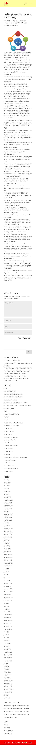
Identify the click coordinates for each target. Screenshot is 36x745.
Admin (8, 21)
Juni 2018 (6, 540)
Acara (5, 388)
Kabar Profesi (8, 434)
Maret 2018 (7, 549)
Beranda (6, 420)
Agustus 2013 (8, 692)
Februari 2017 (8, 583)
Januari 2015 (7, 649)
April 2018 (7, 546)
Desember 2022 (8, 500)
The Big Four (13, 717)
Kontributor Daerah (9, 440)
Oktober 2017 (8, 560)
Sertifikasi (6, 463)
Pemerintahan (8, 448)
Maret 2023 (7, 491)
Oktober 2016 (8, 595)
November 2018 (8, 531)
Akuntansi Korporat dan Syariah (13, 394)
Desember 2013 (8, 681)
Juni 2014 (6, 666)
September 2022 (8, 506)
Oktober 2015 (8, 623)
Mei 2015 (6, 638)
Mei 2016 (6, 609)
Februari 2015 (8, 646)
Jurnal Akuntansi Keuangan (11, 425)
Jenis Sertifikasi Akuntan (22, 711)
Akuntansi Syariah (9, 408)
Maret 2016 (7, 612)
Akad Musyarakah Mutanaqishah (19, 708)
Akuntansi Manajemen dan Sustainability (16, 403)
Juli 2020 (6, 523)
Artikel (5, 411)
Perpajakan (7, 454)
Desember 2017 (8, 554)
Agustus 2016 (8, 600)
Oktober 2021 (8, 517)
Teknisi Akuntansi (9, 466)
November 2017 (8, 557)
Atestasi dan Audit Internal (11, 414)
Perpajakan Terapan (10, 460)
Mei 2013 (6, 698)
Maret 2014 (7, 672)
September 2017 (8, 563)
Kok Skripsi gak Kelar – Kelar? (12, 360)
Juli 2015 (6, 632)
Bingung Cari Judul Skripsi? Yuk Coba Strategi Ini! (18, 368)
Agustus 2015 (8, 629)
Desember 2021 (8, 514)
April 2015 (7, 640)
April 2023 (7, 488)
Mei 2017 (6, 574)
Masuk (6, 725)
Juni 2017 (6, 572)
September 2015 (8, 626)
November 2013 (8, 683)
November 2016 (8, 592)
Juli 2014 (6, 663)
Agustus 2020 (8, 520)
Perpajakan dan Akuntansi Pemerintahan (16, 457)
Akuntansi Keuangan (10, 391)
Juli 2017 (6, 569)
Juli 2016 (6, 603)
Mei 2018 (6, 543)
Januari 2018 (7, 552)
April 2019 (7, 526)
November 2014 (8, 655)
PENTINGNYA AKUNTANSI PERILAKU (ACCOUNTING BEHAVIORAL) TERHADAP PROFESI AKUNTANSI (16, 378)
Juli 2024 (6, 480)
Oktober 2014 (8, 658)
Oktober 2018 (8, 534)
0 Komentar (14, 25)
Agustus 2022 (8, 508)
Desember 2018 (8, 529)
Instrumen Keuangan (23, 705)
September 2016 (8, 597)
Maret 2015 (7, 643)
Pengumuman (8, 451)
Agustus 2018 (8, 537)
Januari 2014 (7, 678)
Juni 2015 (6, 635)
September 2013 (8, 689)
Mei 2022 (6, 511)
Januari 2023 (7, 497)
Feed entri (7, 728)
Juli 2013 (6, 695)
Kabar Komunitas (9, 431)
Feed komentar (8, 730)
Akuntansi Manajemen (10, 400)
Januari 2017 (7, 586)
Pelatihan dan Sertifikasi (11, 446)
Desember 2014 (8, 652)
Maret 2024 (7, 483)
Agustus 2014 (8, 660)
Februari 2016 (8, 615)
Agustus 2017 (8, 566)
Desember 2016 (8, 589)
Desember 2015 (8, 620)
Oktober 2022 (8, 503)
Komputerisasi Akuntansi (11, 437)
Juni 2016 (6, 606)
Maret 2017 (7, 580)
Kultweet (6, 443)
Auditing (6, 417)
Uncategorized (8, 471)
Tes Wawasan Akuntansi (11, 468)
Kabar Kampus (8, 428)
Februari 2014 (8, 675)
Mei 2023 (6, 486)
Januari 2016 (7, 617)
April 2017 (7, 577)
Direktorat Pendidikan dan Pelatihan (14, 423)
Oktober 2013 (8, 686)
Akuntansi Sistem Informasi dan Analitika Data (17, 405)
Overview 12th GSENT (24, 714)
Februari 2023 (8, 494)
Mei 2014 (6, 669)
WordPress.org (8, 733)
